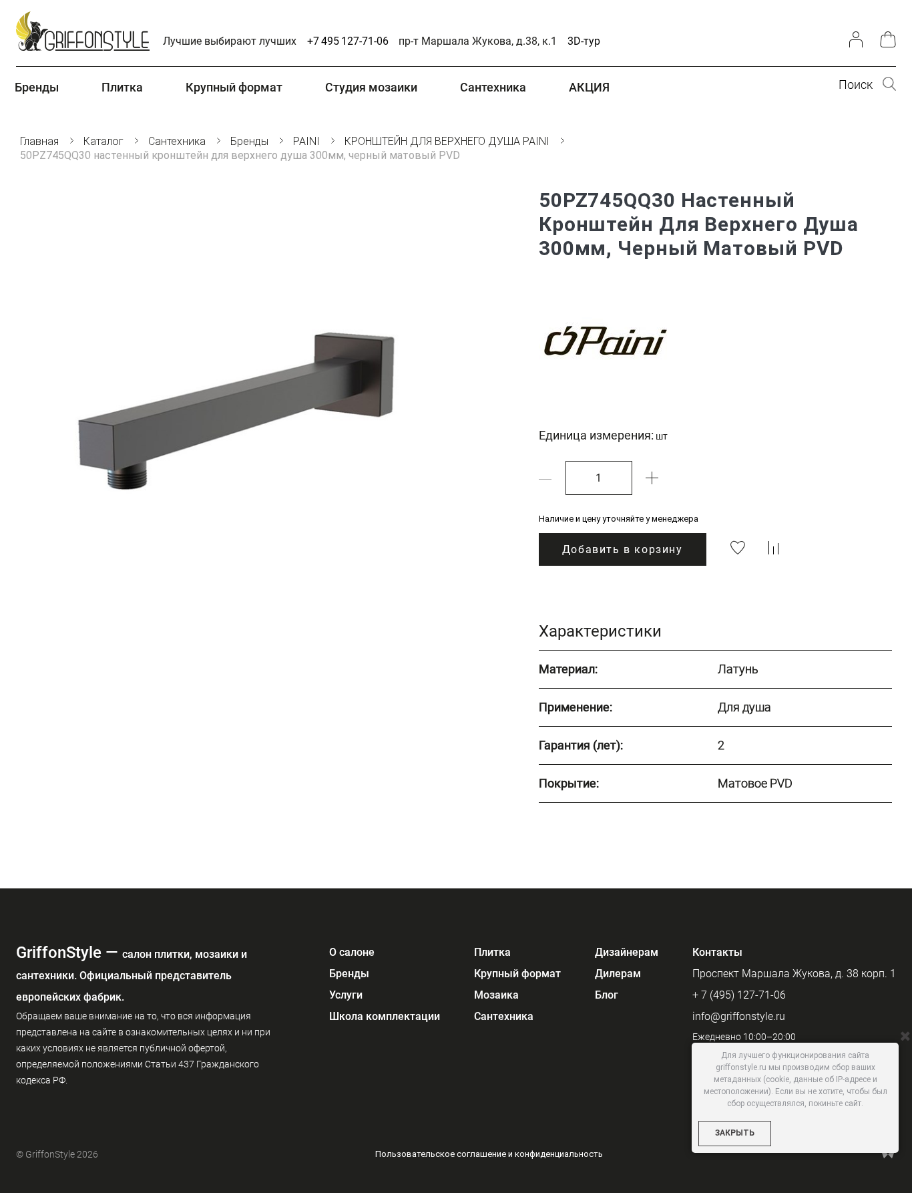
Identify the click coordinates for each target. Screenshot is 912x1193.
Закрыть (734, 1133)
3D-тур (583, 41)
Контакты (717, 952)
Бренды (349, 973)
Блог (606, 995)
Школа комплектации (384, 1016)
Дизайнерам (626, 952)
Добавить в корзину (622, 549)
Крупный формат (517, 973)
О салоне (352, 952)
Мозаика (496, 995)
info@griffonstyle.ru (738, 1016)
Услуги (346, 995)
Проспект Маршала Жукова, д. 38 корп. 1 (794, 973)
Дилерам (618, 973)
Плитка (492, 952)
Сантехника (503, 1016)
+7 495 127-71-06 (348, 41)
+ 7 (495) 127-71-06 (739, 995)
